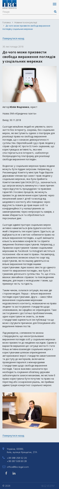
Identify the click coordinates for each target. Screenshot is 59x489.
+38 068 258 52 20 (17, 458)
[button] (53, 393)
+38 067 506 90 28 (17, 461)
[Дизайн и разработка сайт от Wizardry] (49, 485)
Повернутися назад (13, 38)
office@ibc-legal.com (18, 467)
